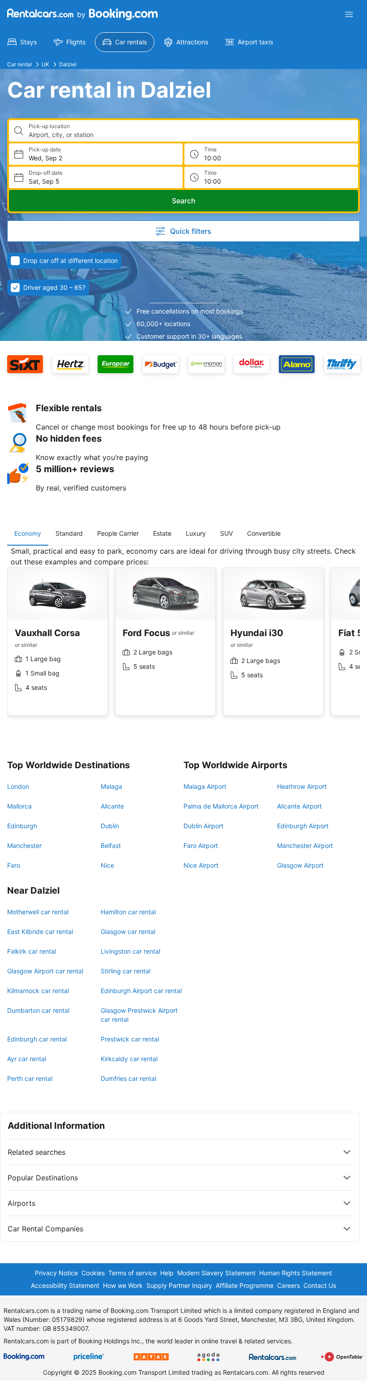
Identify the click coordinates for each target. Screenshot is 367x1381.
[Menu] (349, 14)
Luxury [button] (196, 533)
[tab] (27, 533)
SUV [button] (226, 533)
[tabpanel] (183, 638)
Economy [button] (27, 533)
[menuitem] (22, 42)
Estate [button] (162, 533)
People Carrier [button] (118, 533)
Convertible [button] (264, 533)
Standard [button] (69, 533)
